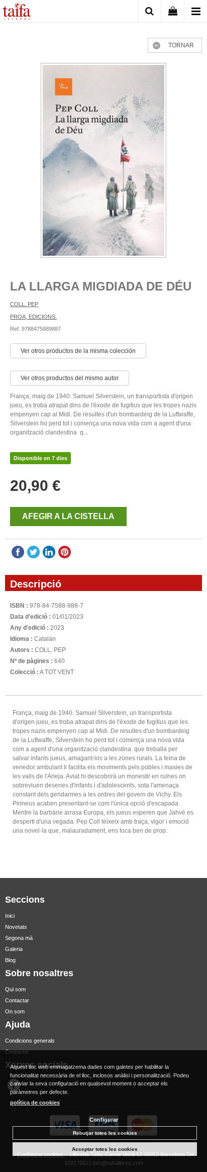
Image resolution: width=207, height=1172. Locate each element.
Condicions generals (30, 1041)
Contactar (17, 1000)
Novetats (16, 927)
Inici (10, 916)
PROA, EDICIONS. (33, 317)
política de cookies (35, 1103)
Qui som (15, 989)
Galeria (14, 949)
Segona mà (19, 938)
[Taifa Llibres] (17, 13)
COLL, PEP (24, 304)
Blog (10, 960)
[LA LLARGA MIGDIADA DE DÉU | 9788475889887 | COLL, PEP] (103, 161)
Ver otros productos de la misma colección (78, 350)
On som (15, 1011)
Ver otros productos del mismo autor (70, 378)
